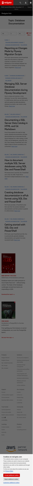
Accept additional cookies (12, 475)
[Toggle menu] (30, 2)
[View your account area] (25, 2)
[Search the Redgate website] (20, 2)
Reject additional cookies (11, 479)
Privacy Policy (9, 471)
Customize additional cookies (11, 482)
